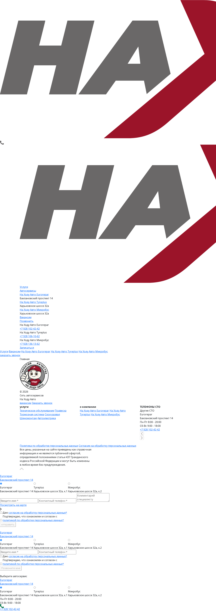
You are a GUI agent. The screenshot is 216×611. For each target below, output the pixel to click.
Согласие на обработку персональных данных (107, 445)
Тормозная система (32, 414)
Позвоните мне (10, 568)
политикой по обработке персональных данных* (33, 520)
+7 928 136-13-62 (30, 344)
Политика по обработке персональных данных (49, 445)
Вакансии (25, 317)
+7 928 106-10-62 (30, 336)
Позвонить (27, 321)
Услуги (24, 287)
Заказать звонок (42, 403)
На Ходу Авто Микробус (34, 309)
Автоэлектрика (46, 418)
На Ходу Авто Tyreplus (33, 302)
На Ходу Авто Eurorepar (34, 294)
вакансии (25, 403)
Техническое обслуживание (37, 410)
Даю (35, 512)
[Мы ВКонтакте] (22, 442)
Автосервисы (28, 290)
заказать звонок (10, 355)
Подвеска (60, 410)
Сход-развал (52, 414)
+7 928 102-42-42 (30, 328)
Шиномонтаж (28, 418)
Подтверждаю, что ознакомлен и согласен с (33, 518)
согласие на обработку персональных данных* (38, 512)
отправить (8, 524)
